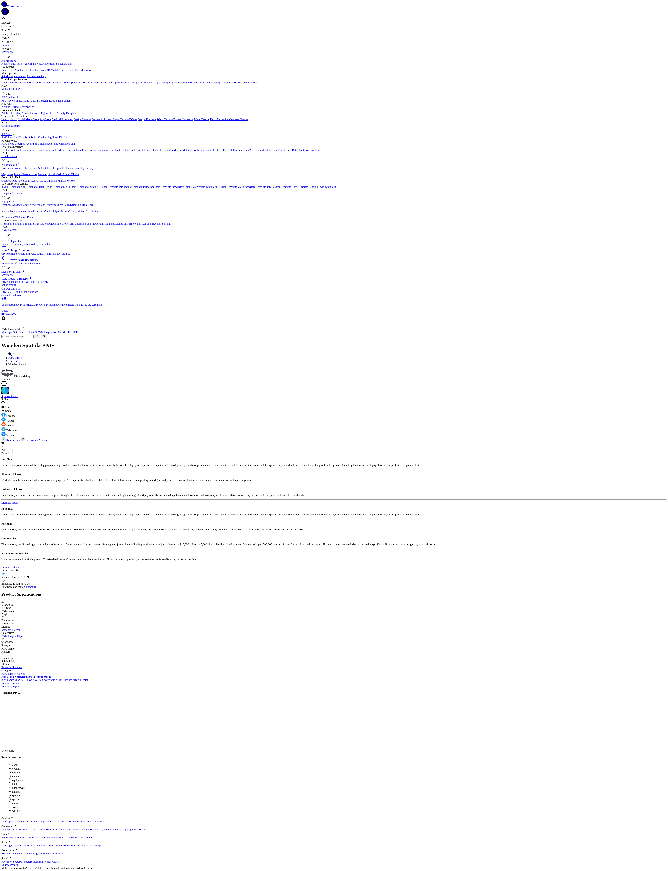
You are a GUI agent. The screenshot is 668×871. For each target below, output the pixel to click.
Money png (121, 223)
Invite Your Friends (52, 853)
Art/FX (14, 217)
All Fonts (6, 134)
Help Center (8, 837)
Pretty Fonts (256, 149)
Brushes (15, 106)
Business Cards (21, 168)
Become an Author (12, 853)
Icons (52, 100)
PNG (53, 821)
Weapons (6, 204)
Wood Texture (165, 119)
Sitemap (88, 837)
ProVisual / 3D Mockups (87, 845)
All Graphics (8, 97)
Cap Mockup (161, 82)
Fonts (26, 821)
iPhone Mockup (47, 82)
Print (70, 63)
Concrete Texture (238, 119)
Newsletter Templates (184, 186)
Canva (34, 180)
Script (34, 137)
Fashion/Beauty (44, 204)
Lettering (20, 143)
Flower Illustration (183, 119)
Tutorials (34, 837)
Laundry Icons (9, 119)
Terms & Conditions (83, 829)
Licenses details (10, 502)
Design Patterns (82, 119)
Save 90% (7, 51)
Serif (4, 137)
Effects (133, 119)
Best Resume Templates (52, 186)
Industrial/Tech (85, 204)
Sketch (52, 113)
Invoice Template (10, 186)
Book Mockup (65, 82)
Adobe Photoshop (11, 113)
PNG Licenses (9, 229)
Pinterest (28, 861)
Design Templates (40, 821)
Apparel (5, 63)
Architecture (92, 211)
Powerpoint (24, 180)
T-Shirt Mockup (10, 82)
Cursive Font (35, 149)
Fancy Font (49, 149)
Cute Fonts (82, 149)
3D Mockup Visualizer (13, 76)
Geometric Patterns (102, 119)
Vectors (11, 100)
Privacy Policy (103, 829)
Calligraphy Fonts (160, 149)
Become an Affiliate (36, 440)
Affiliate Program (32, 853)
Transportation (77, 211)
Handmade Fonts (49, 143)
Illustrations (22, 100)
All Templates (9, 164)
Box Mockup (195, 82)
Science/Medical (45, 211)
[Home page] (10, 354)
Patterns (34, 100)
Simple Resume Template (104, 186)
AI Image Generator (34, 845)
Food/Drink (70, 204)
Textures (43, 100)
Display (63, 137)
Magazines (7, 174)
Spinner (5, 396)
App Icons (45, 119)
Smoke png (135, 223)
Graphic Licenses (11, 125)
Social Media (55, 174)
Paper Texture (121, 119)
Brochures (7, 168)
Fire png (27, 223)
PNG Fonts (7, 143)
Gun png (110, 223)
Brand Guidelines (68, 837)
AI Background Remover (59, 845)
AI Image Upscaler (12, 845)
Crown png (68, 223)
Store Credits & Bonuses (36, 829)
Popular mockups (95, 821)
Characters (29, 204)
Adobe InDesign (48, 180)
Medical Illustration (62, 119)
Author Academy (48, 837)
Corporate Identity (63, 168)
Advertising (48, 63)
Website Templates (206, 186)
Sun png (166, 223)
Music (31, 211)
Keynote (70, 180)
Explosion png (83, 223)
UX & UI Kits (71, 174)
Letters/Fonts (26, 217)
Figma (44, 113)
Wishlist (61, 821)
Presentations (29, 174)
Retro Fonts (298, 149)
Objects (5, 217)
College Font (270, 149)
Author (14, 396)
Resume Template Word (230, 186)
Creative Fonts (67, 143)
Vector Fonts (32, 143)
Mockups (6, 821)
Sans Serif (12, 137)
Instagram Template (255, 186)
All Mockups (8, 60)
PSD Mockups (250, 82)
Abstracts (17, 204)
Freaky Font (8, 149)
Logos (91, 168)
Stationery (61, 63)
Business (58, 204)
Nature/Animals (18, 211)
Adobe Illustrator (31, 113)
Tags (81, 837)
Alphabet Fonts (190, 149)
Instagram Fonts (112, 149)
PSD (4, 100)
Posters (18, 174)
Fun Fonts (205, 149)
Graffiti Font (142, 149)
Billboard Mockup (127, 82)
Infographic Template (130, 186)
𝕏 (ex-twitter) (51, 861)
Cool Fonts (21, 149)
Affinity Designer (66, 113)
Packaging (16, 63)
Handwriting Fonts (48, 137)
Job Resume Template (279, 186)
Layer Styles (27, 106)
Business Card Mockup (104, 82)
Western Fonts (313, 149)
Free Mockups (83, 69)
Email (77, 168)
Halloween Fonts (239, 149)
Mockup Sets (22, 69)
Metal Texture (201, 119)
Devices (37, 63)
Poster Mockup (81, 82)
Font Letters (284, 149)
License (5, 44)
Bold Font (175, 149)
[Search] (37, 336)
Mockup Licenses (11, 88)
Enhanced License (11, 667)
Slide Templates (29, 186)
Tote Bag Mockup (231, 82)
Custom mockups (36, 76)
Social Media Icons (28, 119)
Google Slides (9, 180)
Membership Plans (11, 829)
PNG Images (8, 636)
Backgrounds (63, 100)
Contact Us (22, 837)
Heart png (6, 223)
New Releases (66, 69)
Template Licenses (11, 193)
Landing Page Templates (322, 186)
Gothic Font (128, 149)
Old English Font (66, 149)
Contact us (30, 586)
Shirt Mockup (145, 82)
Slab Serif (24, 137)
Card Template (300, 186)
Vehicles (27, 63)
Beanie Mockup (211, 82)
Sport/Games (61, 211)
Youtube (18, 861)
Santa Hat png (41, 223)
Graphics (17, 821)
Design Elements (147, 119)
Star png (17, 223)
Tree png (156, 223)
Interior (5, 211)
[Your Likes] (3, 314)
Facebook (7, 861)
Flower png (98, 223)
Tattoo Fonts (96, 149)
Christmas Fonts (220, 149)
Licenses (117, 829)
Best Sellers (7, 69)
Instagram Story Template (157, 186)
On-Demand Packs (61, 829)
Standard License (10, 629)
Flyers (84, 168)
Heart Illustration (219, 119)
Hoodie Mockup (29, 82)
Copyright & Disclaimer (135, 829)
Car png (146, 223)
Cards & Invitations (41, 168)
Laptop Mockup (178, 82)
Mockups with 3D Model (44, 69)
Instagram (38, 861)
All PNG (6, 201)
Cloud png (55, 223)
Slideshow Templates (77, 186)
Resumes (42, 174)
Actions (5, 106)
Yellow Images (9, 864)
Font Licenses (9, 156)
